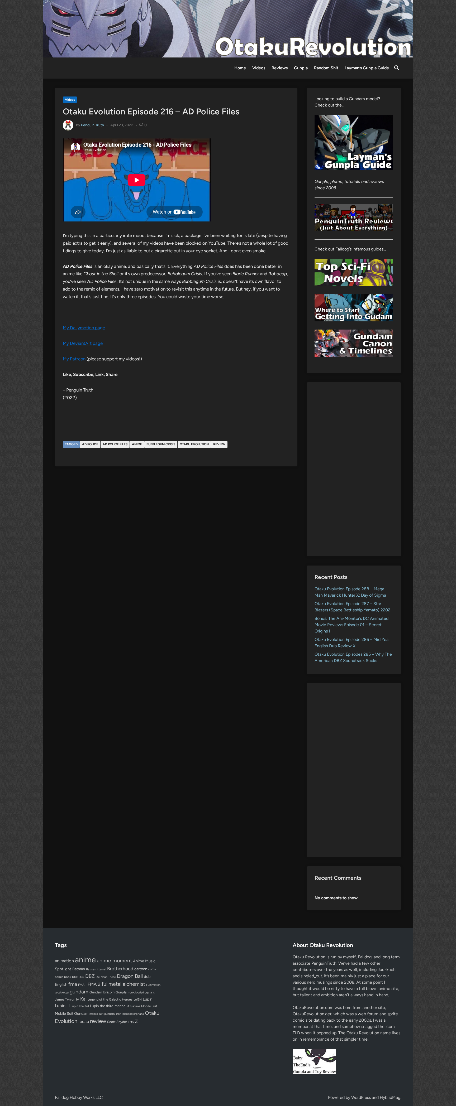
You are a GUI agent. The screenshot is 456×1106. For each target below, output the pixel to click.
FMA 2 (94, 984)
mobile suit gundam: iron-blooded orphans (116, 1014)
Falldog (365, 956)
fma (72, 984)
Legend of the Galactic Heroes (110, 999)
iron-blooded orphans (141, 992)
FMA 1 (82, 985)
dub (147, 976)
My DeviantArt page (83, 343)
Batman (78, 969)
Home (240, 67)
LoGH (138, 999)
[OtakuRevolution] (228, 28)
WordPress (361, 1097)
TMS (131, 1022)
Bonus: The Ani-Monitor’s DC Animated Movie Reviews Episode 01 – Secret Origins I (351, 625)
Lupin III (62, 1005)
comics (78, 976)
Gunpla (301, 67)
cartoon (140, 969)
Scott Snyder (117, 1022)
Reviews (280, 67)
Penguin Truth (92, 125)
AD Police (90, 444)
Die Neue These (106, 977)
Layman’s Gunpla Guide (367, 67)
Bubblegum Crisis (160, 444)
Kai (83, 999)
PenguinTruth (323, 963)
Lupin (147, 999)
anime (137, 444)
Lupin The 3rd (80, 1006)
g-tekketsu (62, 992)
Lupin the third (101, 1006)
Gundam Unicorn (102, 992)
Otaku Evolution (194, 444)
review (219, 444)
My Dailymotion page (84, 327)
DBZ (90, 976)
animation (64, 960)
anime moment (114, 960)
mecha (120, 1006)
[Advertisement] (354, 469)
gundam (79, 991)
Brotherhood (120, 968)
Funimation (153, 985)
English (61, 984)
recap (83, 1021)
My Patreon (74, 358)
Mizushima (133, 1006)
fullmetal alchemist (123, 984)
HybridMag (390, 1097)
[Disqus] (176, 541)
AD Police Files (115, 444)
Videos (258, 67)
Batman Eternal (96, 969)
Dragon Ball (130, 976)
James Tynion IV (67, 999)
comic (152, 969)
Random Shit (326, 67)
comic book (63, 977)
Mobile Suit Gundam (71, 1013)
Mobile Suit (149, 1006)
